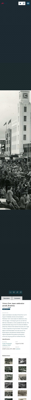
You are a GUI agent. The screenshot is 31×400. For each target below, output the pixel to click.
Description (6, 298)
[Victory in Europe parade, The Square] (22, 377)
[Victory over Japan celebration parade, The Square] (8, 361)
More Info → (6, 309)
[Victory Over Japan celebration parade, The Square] (8, 369)
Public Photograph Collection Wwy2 (7, 344)
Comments (17, 298)
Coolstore (17, 349)
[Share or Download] (10, 292)
